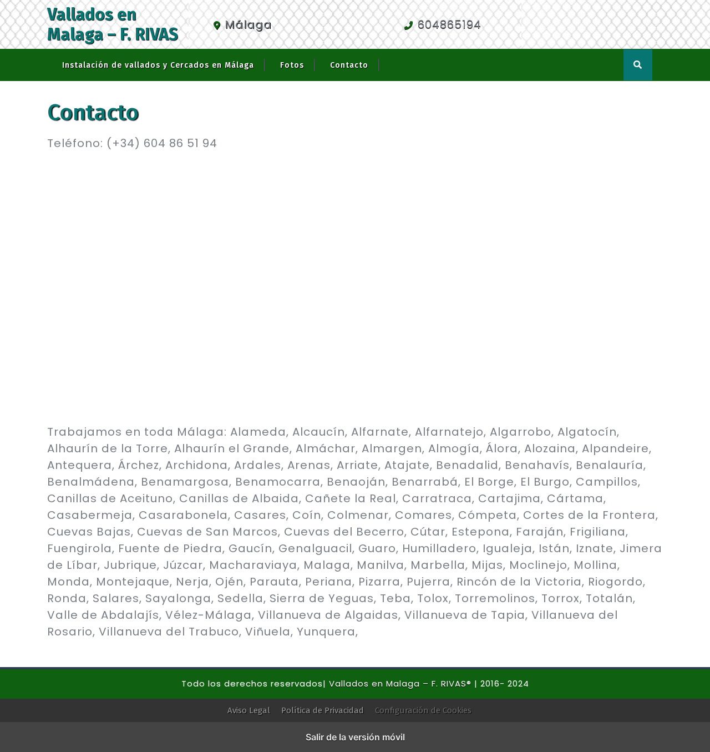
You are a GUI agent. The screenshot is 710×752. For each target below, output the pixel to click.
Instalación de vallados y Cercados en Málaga (158, 65)
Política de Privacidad (322, 710)
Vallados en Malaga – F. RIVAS (112, 24)
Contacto (349, 65)
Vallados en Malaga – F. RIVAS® (400, 683)
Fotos (292, 65)
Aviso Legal (248, 710)
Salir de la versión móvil (355, 737)
